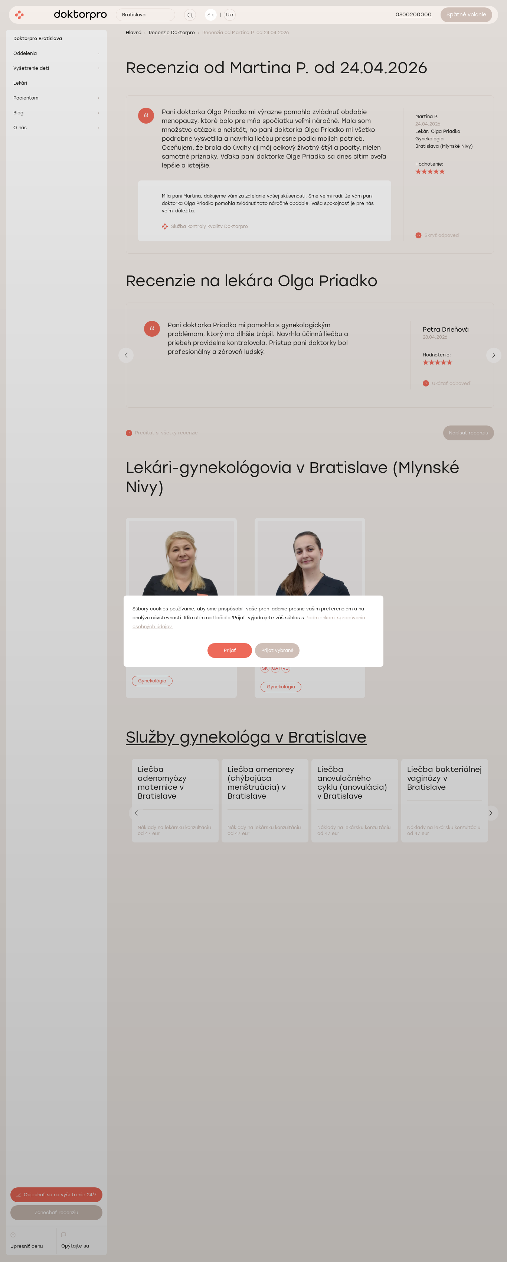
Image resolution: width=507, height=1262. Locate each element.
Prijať (230, 650)
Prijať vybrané (277, 650)
